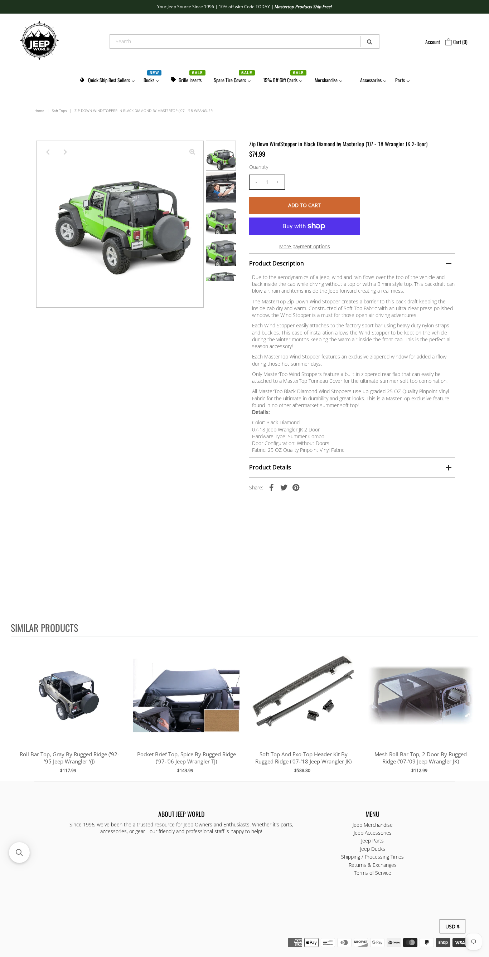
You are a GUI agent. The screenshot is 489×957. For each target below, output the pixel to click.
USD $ (452, 926)
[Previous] (47, 152)
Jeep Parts (372, 840)
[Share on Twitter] (284, 487)
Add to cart (69, 702)
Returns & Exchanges (373, 864)
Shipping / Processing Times (372, 856)
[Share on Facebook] (271, 487)
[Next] (65, 152)
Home (39, 110)
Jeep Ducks (372, 848)
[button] (19, 852)
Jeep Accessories (373, 832)
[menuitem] (107, 79)
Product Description (276, 263)
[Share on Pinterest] (296, 487)
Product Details (270, 467)
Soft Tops (59, 110)
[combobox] (244, 41)
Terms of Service (372, 872)
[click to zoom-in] (192, 152)
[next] (471, 708)
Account (432, 41)
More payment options (304, 246)
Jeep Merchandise (373, 824)
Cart (460, 41)
